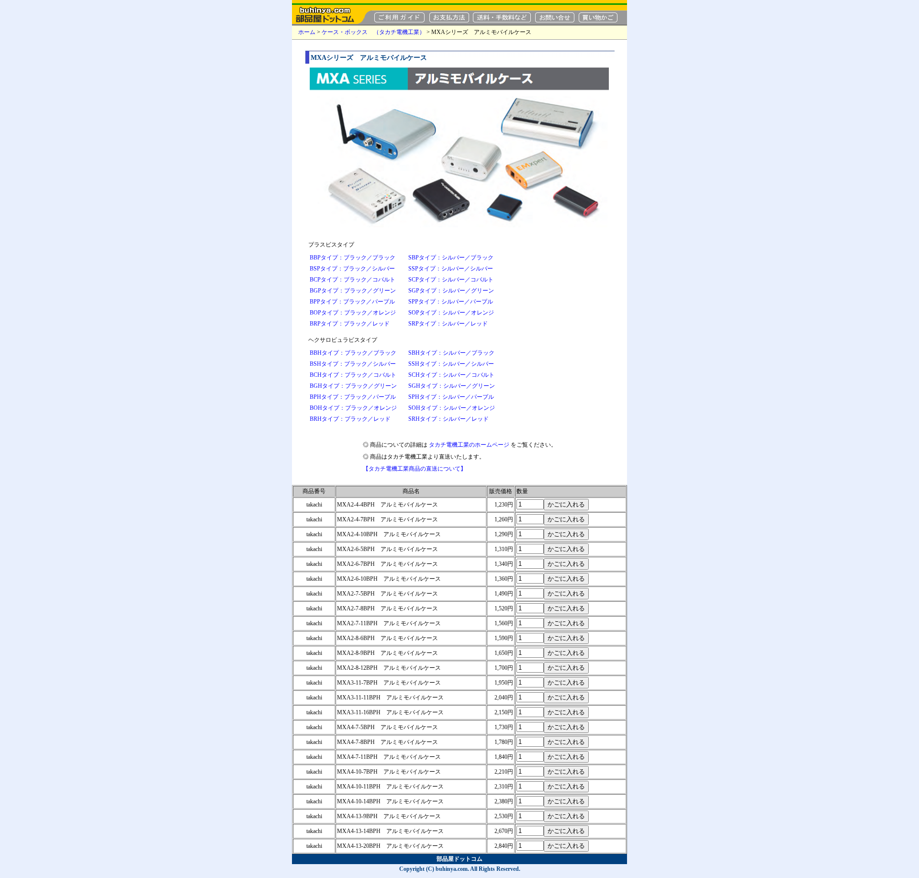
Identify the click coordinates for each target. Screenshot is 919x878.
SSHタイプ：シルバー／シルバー (451, 363)
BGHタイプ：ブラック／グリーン (353, 386)
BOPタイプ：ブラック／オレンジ (353, 312)
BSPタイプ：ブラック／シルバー (352, 268)
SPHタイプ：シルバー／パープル (451, 397)
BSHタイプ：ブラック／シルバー (353, 363)
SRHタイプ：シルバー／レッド (448, 419)
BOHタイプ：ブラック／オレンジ (353, 408)
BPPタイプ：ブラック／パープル (352, 301)
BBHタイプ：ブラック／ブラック (353, 352)
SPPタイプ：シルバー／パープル (450, 301)
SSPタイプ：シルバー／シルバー (450, 268)
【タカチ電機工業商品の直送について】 (414, 468)
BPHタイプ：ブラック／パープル (353, 397)
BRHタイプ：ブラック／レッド (350, 419)
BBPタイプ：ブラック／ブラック (352, 257)
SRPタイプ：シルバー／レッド (448, 323)
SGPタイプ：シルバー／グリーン (451, 290)
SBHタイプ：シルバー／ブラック (451, 352)
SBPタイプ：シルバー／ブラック (450, 257)
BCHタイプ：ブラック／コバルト (353, 374)
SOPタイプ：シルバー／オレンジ (451, 312)
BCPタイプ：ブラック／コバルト (352, 279)
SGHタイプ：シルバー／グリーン (451, 386)
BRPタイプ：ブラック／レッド (350, 323)
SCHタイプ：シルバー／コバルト (451, 374)
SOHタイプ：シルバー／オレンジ (451, 408)
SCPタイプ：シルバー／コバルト (450, 279)
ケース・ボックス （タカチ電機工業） (373, 32)
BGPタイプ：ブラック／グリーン (353, 290)
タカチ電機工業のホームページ (469, 444)
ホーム (306, 32)
